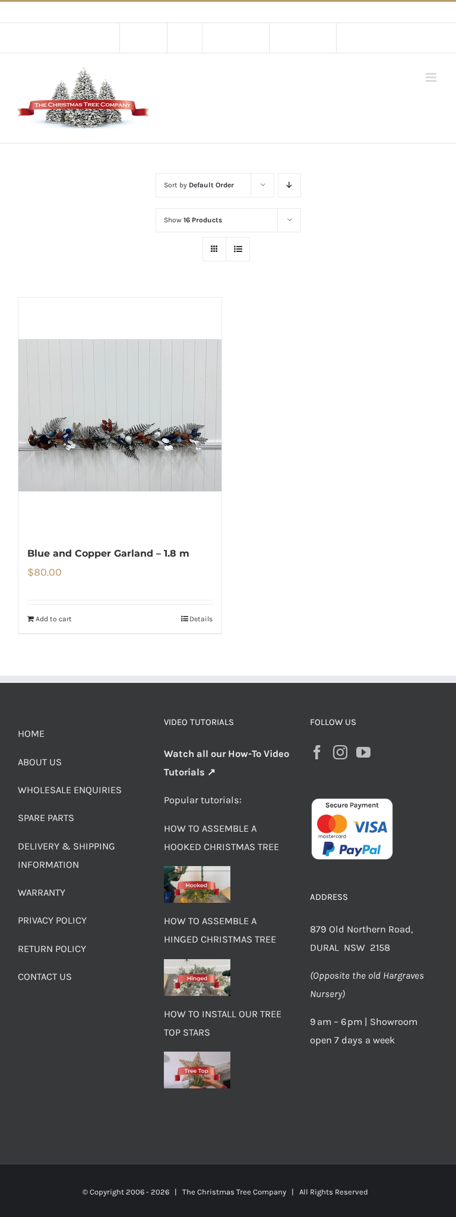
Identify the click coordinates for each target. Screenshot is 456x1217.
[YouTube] (363, 752)
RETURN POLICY (52, 948)
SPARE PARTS (46, 817)
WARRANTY (41, 892)
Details (201, 619)
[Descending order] (289, 185)
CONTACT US (45, 976)
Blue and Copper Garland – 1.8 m (108, 553)
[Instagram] (340, 752)
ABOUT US (40, 762)
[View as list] (237, 249)
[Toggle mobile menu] (432, 77)
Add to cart (54, 619)
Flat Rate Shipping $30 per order (255, 12)
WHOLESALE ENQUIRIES (70, 790)
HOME (31, 733)
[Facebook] (317, 752)
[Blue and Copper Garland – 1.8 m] (119, 415)
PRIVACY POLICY (52, 920)
